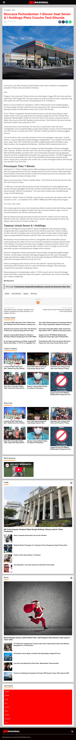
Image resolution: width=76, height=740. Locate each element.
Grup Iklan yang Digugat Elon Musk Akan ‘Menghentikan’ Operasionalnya (36, 663)
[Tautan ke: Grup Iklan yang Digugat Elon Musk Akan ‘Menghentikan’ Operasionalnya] (8, 666)
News (5, 22)
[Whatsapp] (70, 21)
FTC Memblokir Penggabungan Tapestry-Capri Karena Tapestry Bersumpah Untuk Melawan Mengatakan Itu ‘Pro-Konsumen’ (41, 644)
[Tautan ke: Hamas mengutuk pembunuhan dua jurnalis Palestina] (8, 538)
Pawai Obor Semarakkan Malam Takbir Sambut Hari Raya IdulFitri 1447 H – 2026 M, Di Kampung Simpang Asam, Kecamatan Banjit (55, 330)
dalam (7, 715)
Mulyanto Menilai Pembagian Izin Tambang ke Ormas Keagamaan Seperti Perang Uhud (40, 545)
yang (6, 699)
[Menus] (4, 2)
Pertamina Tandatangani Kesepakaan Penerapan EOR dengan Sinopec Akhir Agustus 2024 (41, 673)
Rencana (34, 294)
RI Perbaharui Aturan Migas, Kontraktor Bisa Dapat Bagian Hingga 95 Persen (37, 653)
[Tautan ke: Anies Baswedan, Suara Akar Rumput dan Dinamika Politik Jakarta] (8, 568)
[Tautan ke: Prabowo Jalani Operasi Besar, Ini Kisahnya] (8, 558)
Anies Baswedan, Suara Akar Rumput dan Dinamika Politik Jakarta (34, 565)
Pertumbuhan (16, 294)
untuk (7, 707)
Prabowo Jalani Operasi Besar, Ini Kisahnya (27, 555)
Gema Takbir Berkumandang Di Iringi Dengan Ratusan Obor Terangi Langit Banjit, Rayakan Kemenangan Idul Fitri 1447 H (55, 323)
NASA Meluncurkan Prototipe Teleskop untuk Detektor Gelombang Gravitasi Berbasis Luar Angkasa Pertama (19, 310)
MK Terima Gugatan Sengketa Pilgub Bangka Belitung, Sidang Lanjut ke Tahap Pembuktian (33, 530)
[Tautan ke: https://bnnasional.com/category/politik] (71, 483)
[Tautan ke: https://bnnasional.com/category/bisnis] (71, 578)
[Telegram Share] (66, 21)
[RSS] (38, 302)
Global (7, 294)
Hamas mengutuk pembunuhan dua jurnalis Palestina (30, 535)
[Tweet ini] (63, 21)
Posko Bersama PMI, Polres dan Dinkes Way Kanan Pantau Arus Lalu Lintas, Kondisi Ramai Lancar (54, 342)
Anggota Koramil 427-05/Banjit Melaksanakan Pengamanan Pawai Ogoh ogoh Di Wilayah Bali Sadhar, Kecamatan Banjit (53, 336)
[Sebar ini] (59, 21)
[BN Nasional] (38, 2)
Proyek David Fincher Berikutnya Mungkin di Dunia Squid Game (57, 309)
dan (6, 703)
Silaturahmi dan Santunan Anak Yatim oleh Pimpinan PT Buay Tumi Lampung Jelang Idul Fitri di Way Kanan (20, 330)
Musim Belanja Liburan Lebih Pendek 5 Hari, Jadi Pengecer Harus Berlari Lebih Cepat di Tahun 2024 (37, 639)
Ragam (26, 294)
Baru (6, 711)
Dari (6, 723)
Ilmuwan (8, 719)
